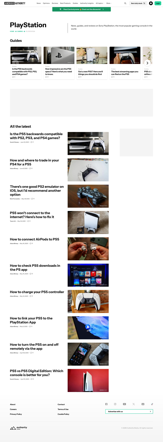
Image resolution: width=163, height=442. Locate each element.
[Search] (125, 3)
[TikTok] (152, 404)
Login (158, 3)
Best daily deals (136, 3)
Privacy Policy (16, 414)
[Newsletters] (142, 404)
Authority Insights (87, 3)
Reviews (55, 3)
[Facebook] (106, 404)
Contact (61, 404)
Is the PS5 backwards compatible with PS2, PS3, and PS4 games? (26, 63)
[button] (81, 3)
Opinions (46, 3)
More (108, 3)
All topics (99, 3)
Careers (13, 409)
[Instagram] (115, 404)
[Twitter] (134, 404)
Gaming (20, 31)
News (39, 3)
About (12, 404)
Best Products (65, 3)
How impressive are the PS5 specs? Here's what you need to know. (59, 63)
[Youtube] (124, 404)
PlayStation (30, 31)
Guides (75, 3)
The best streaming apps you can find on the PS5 (125, 63)
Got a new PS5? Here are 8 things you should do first (92, 63)
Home (12, 31)
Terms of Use (63, 409)
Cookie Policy (63, 414)
